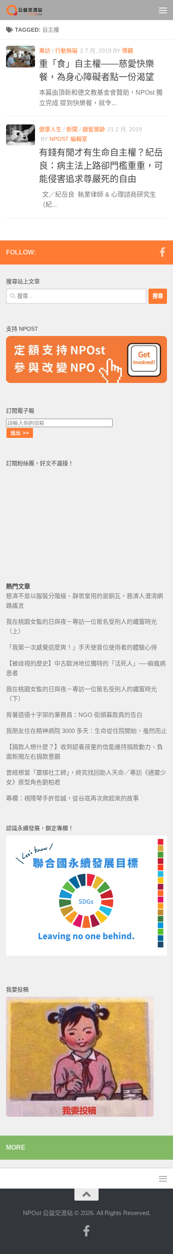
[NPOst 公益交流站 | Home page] (31, 10)
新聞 (72, 129)
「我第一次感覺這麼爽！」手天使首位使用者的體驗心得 (81, 647)
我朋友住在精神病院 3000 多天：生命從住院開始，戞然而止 (86, 730)
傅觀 (127, 50)
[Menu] (163, 10)
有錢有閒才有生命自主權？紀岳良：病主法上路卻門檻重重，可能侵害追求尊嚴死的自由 (101, 165)
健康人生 (50, 129)
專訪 (44, 50)
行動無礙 (66, 50)
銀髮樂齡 (93, 129)
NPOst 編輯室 (68, 139)
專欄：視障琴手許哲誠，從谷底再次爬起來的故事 (72, 798)
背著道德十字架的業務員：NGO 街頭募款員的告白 (74, 714)
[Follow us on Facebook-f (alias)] (162, 252)
